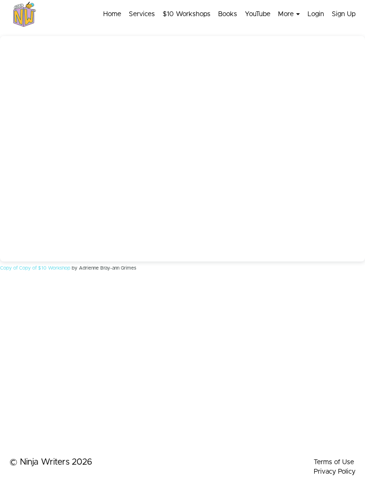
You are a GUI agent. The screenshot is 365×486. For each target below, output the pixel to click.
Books (227, 14)
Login (315, 14)
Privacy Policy (334, 471)
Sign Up (343, 14)
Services (142, 14)
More (286, 14)
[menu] (225, 14)
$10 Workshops (187, 14)
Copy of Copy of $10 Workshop (35, 268)
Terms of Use (334, 462)
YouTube (257, 14)
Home (112, 14)
